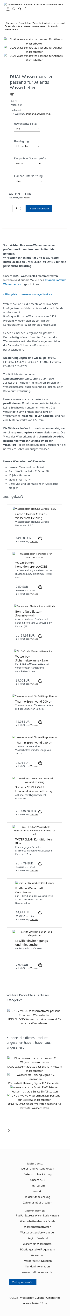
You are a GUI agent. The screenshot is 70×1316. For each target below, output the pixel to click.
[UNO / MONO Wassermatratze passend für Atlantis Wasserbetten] (34, 1015)
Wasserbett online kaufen (38, 1272)
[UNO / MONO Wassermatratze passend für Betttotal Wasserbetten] (34, 1100)
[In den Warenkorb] (40, 538)
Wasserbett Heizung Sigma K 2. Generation (34, 1083)
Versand (27, 197)
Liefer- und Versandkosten (37, 1168)
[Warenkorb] (25, 10)
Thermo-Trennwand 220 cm (33, 743)
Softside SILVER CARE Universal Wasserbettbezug (33, 789)
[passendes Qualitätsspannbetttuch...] (34, 606)
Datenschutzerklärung (38, 1174)
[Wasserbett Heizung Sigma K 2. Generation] (34, 1079)
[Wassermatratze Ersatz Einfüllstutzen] (34, 1087)
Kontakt (37, 1191)
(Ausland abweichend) (38, 113)
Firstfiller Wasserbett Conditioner (29, 890)
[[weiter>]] (9, 1132)
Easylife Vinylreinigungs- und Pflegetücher (32, 942)
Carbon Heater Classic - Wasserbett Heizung (31, 516)
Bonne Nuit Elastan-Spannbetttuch (28, 613)
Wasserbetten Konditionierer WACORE (31, 564)
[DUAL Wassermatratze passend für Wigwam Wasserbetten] (34, 1062)
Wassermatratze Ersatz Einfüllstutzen (35, 1091)
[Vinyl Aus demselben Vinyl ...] (35, 696)
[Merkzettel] (19, 10)
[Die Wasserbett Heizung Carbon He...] (34, 508)
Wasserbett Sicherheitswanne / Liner (32, 658)
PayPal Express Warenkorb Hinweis (37, 1215)
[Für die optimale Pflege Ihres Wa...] (35, 834)
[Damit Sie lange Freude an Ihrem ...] (35, 935)
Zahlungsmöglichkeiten (37, 1202)
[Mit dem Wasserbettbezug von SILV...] (35, 782)
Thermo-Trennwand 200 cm (33, 701)
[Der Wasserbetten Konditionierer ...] (35, 557)
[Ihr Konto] (7, 10)
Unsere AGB (37, 1180)
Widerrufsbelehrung (37, 1197)
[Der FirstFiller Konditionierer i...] (34, 883)
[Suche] (13, 10)
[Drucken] (12, 95)
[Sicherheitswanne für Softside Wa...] (34, 651)
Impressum (38, 1185)
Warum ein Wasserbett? (37, 1244)
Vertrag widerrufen (22, 1282)
